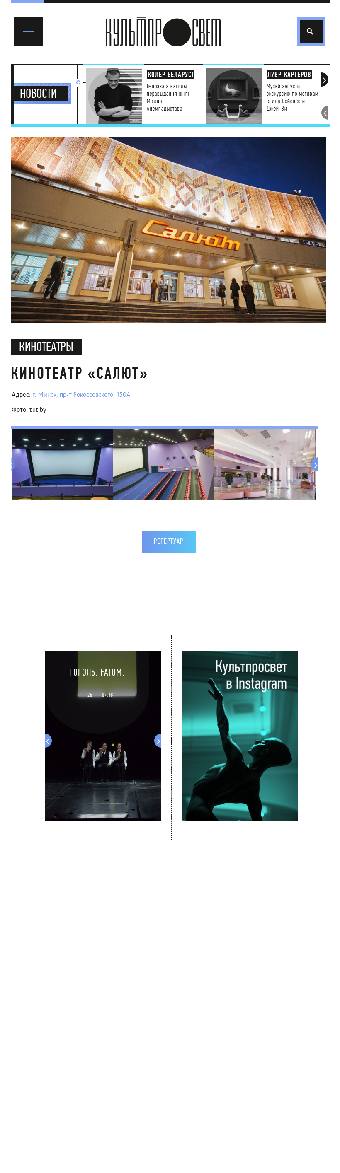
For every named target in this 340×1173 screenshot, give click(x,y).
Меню (23, 20)
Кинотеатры (46, 347)
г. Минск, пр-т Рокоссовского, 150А (81, 394)
